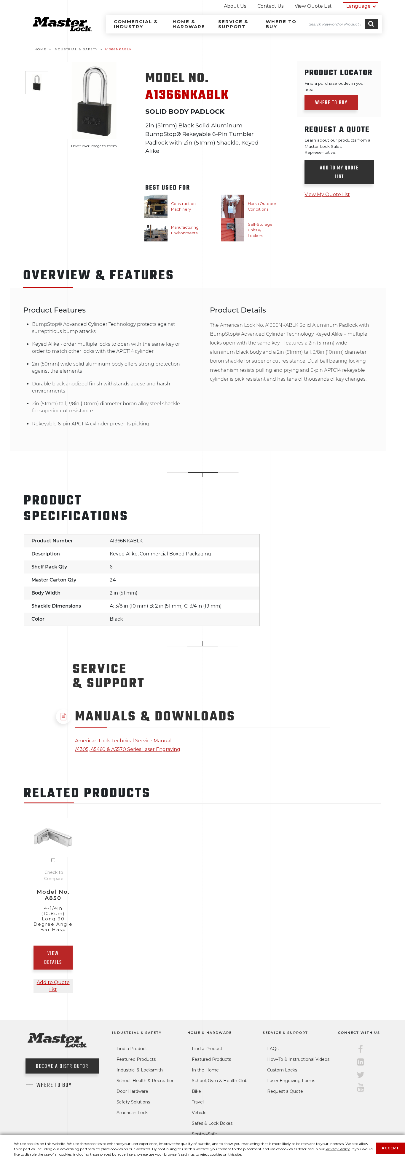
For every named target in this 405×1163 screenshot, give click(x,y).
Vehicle (199, 1112)
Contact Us (270, 6)
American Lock (132, 1112)
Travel (198, 1102)
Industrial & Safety (137, 1033)
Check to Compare (53, 875)
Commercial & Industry (136, 24)
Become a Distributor (62, 1066)
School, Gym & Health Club (220, 1080)
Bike (196, 1091)
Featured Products (136, 1059)
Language (358, 6)
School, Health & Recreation (146, 1080)
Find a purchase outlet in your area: (334, 86)
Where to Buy (281, 24)
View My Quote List (327, 194)
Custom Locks (282, 1070)
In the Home (205, 1070)
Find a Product (132, 1048)
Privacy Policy (338, 1149)
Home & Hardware (189, 24)
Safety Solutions (133, 1102)
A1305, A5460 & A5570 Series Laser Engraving (127, 749)
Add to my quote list (339, 172)
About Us (235, 6)
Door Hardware (132, 1091)
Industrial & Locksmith (140, 1070)
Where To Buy (54, 1085)
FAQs (272, 1048)
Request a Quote (285, 1091)
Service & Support (233, 24)
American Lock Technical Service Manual (123, 741)
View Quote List (313, 6)
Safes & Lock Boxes (212, 1123)
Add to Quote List (53, 986)
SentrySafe (204, 1134)
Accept (390, 1148)
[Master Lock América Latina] (55, 30)
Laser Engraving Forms (291, 1080)
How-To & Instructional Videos (298, 1059)
